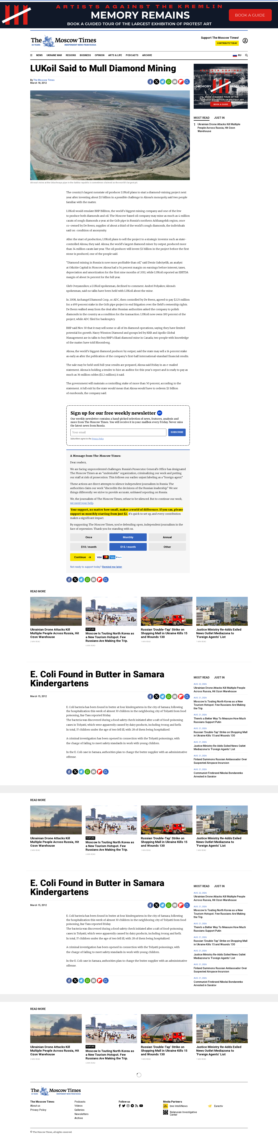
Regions (71, 55)
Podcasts (132, 55)
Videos (78, 1105)
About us (35, 1105)
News (39, 55)
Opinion (99, 55)
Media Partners (172, 1101)
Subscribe (177, 432)
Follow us (124, 1101)
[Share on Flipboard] (181, 82)
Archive (147, 55)
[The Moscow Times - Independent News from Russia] (63, 41)
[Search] (246, 55)
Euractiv (218, 1106)
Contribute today (227, 43)
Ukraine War (54, 55)
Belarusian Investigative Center (183, 1113)
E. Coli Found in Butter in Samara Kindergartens (97, 679)
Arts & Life (115, 55)
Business (85, 55)
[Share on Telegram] (162, 82)
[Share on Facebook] (150, 82)
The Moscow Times (44, 80)
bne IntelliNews (179, 1106)
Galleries (79, 1109)
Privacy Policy (98, 438)
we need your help (81, 503)
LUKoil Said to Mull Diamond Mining (103, 68)
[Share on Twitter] (156, 82)
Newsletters (81, 1114)
